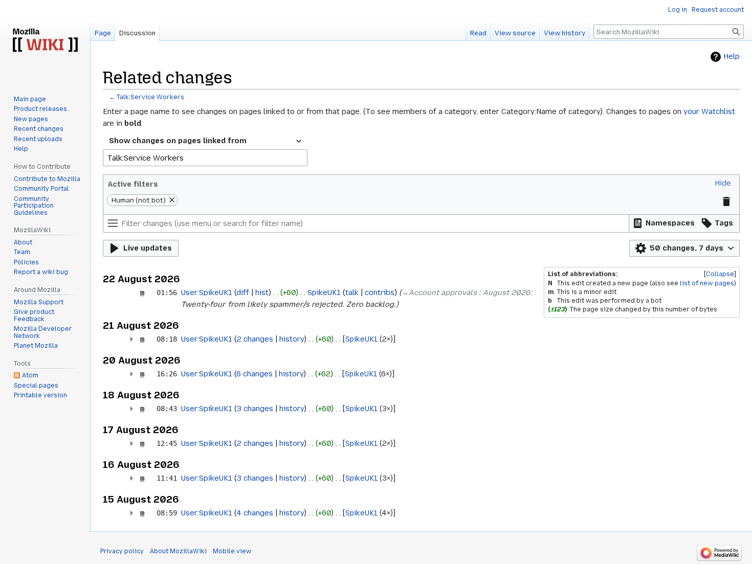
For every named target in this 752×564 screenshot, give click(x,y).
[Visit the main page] (45, 41)
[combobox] (205, 141)
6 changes (254, 373)
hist (262, 292)
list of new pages (707, 283)
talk (352, 292)
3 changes (255, 408)
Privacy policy (122, 551)
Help (731, 56)
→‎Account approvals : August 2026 (466, 292)
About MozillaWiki (178, 551)
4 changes (254, 512)
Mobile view (232, 551)
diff (242, 292)
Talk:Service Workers (150, 97)
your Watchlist (709, 111)
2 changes (255, 339)
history (291, 339)
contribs (379, 292)
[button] (723, 183)
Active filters (133, 184)
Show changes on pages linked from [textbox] (178, 140)
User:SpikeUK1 (206, 292)
